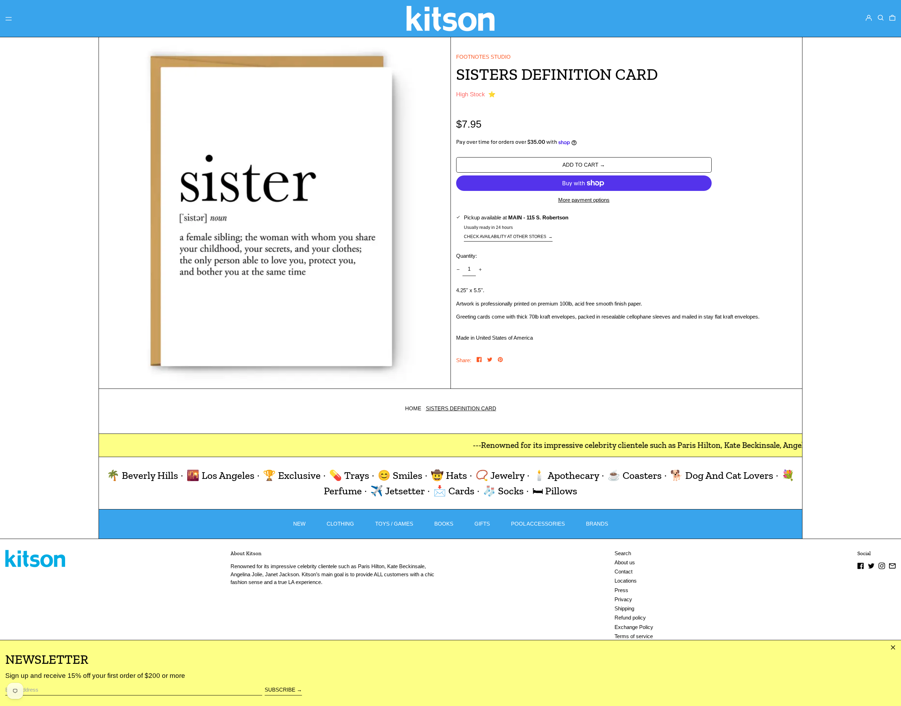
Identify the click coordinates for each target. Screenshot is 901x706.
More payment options (584, 200)
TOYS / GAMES (394, 524)
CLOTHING (340, 524)
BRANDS (597, 524)
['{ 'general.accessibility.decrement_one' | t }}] (457, 269)
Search (623, 553)
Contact (623, 572)
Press (621, 590)
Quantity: (466, 256)
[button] (880, 18)
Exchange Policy (634, 627)
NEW (299, 524)
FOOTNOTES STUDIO (483, 57)
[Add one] (480, 269)
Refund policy (630, 618)
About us (625, 562)
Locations (626, 581)
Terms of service (634, 636)
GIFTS (482, 524)
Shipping (624, 608)
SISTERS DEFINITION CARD (461, 408)
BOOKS (443, 524)
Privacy (623, 599)
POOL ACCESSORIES (538, 524)
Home (413, 408)
